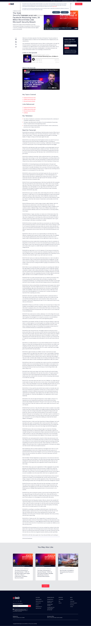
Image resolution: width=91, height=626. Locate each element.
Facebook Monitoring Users (30, 107)
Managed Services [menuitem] (39, 606)
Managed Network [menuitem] (50, 599)
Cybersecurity (17, 11)
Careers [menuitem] (71, 599)
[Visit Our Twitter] (16, 601)
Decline (64, 12)
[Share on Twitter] (16, 44)
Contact (75, 0)
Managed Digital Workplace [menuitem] (50, 605)
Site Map (35, 623)
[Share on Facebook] (16, 47)
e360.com (26, 623)
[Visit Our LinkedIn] (18, 601)
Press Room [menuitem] (72, 604)
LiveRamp (26, 112)
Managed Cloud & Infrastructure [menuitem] (50, 602)
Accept (56, 12)
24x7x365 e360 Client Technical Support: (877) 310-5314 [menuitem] (50, 608)
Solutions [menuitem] (38, 597)
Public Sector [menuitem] (38, 608)
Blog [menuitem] (59, 601)
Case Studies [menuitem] (61, 599)
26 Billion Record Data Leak (29, 109)
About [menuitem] (71, 597)
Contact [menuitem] (71, 606)
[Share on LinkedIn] (16, 42)
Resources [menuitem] (61, 597)
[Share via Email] (16, 39)
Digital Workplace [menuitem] (39, 599)
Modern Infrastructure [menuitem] (39, 601)
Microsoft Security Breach (29, 111)
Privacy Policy (54, 6)
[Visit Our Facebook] (14, 601)
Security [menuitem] (37, 604)
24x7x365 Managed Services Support (68, 0)
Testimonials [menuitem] (72, 601)
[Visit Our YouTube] (21, 601)
